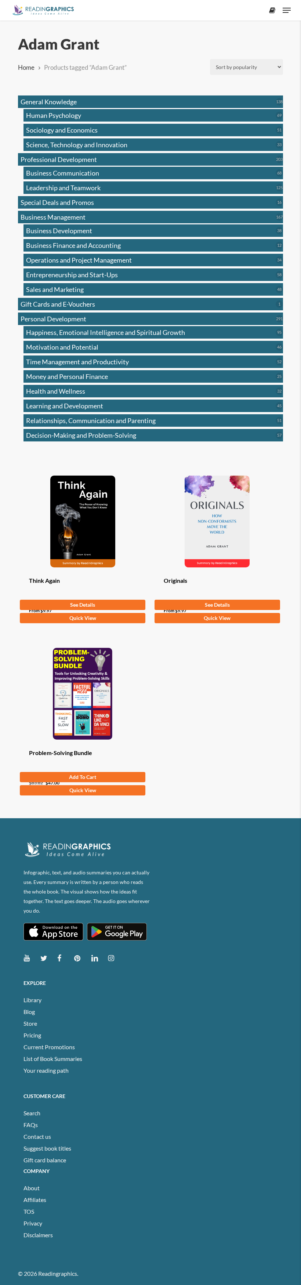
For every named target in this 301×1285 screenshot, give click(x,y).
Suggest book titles (47, 1148)
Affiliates (34, 1199)
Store (30, 1023)
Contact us (37, 1136)
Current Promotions (49, 1046)
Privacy (32, 1223)
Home (26, 67)
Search (31, 1112)
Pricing (32, 1035)
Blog (29, 1011)
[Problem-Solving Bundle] (82, 694)
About (31, 1187)
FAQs (30, 1124)
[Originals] (217, 521)
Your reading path (46, 1070)
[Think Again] (82, 521)
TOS (28, 1211)
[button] (287, 10)
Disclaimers (38, 1234)
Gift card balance (44, 1159)
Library (32, 999)
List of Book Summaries (52, 1058)
